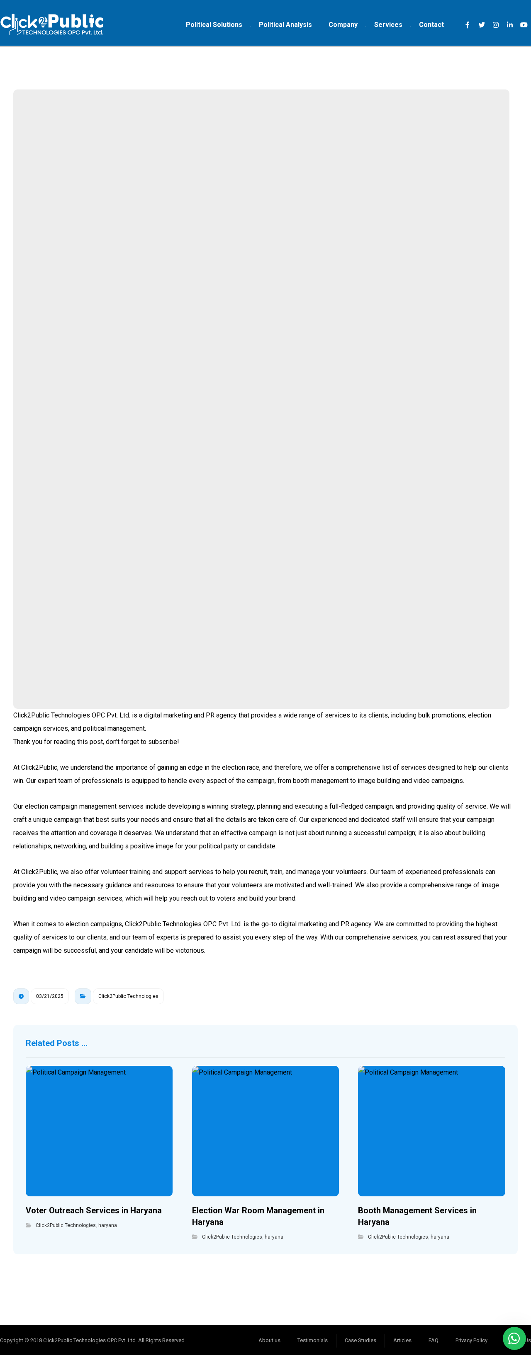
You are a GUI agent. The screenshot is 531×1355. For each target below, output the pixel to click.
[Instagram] (495, 24)
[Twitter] (481, 24)
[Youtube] (524, 24)
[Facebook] (467, 24)
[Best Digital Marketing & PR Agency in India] (52, 25)
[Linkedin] (509, 24)
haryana (107, 1225)
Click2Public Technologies (128, 996)
